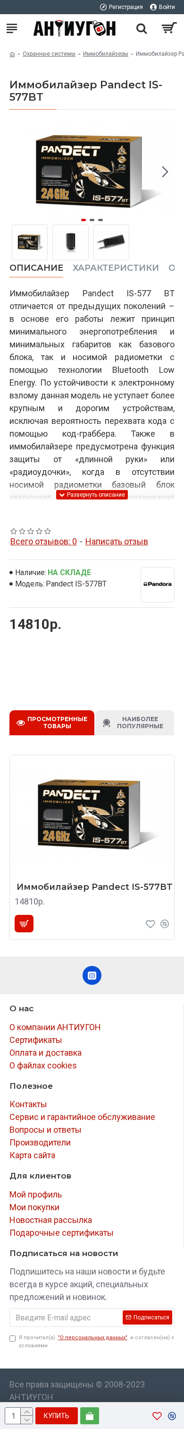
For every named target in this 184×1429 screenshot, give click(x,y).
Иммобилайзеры (105, 54)
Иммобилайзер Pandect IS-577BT (95, 887)
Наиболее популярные (140, 722)
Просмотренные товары (57, 722)
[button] (18, 171)
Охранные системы (49, 54)
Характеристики (116, 268)
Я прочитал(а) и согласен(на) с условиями (97, 1341)
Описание (36, 268)
